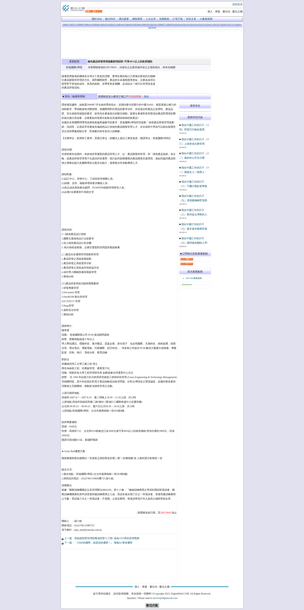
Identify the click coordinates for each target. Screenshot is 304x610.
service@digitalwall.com (165, 598)
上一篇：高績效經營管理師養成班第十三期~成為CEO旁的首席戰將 (101, 538)
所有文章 (191, 19)
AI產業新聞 (206, 19)
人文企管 (151, 19)
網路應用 (137, 19)
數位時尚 (110, 19)
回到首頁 (237, 4)
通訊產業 (124, 19)
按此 (146, 96)
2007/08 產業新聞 (194, 278)
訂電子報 (178, 19)
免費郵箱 (164, 19)
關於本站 (97, 19)
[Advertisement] (136, 44)
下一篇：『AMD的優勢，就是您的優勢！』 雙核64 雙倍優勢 (98, 542)
